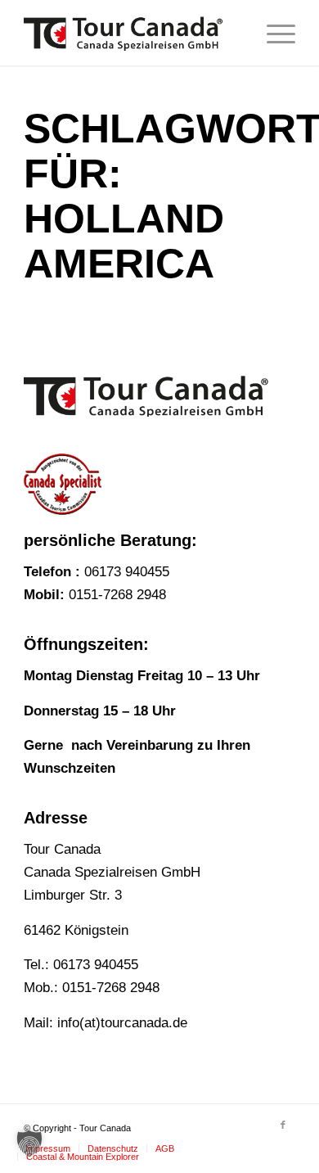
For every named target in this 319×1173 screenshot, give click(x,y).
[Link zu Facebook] (283, 1124)
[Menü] (272, 32)
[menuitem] (272, 32)
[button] (29, 1143)
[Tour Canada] (132, 32)
